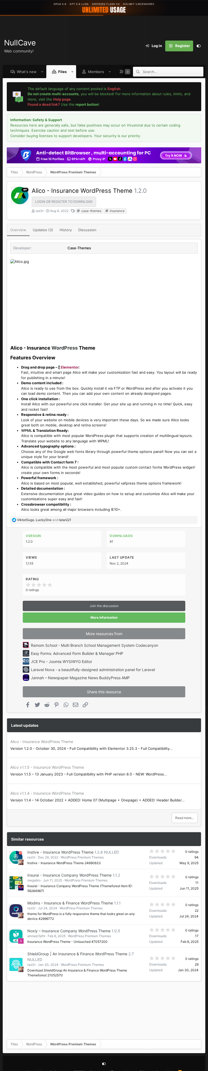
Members (96, 71)
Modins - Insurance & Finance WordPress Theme (70, 903)
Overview (18, 230)
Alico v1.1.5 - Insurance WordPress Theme (47, 767)
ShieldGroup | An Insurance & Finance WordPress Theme (77, 953)
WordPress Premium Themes (82, 857)
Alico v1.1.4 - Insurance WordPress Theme (47, 793)
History (66, 230)
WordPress (64, 348)
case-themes (90, 211)
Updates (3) (43, 230)
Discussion (87, 230)
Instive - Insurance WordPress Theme (60, 852)
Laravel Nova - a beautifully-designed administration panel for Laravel (93, 669)
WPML (26, 430)
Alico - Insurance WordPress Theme (41, 741)
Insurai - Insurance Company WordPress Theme (69, 875)
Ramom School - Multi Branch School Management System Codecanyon (94, 645)
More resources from (104, 633)
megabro (34, 880)
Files (62, 71)
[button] (42, 71)
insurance (117, 211)
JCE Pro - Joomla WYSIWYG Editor (61, 661)
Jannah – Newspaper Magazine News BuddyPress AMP (80, 677)
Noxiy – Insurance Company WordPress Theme (68, 931)
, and (44, 520)
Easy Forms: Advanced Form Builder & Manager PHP (77, 653)
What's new (27, 71)
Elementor (70, 367)
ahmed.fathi (36, 936)
